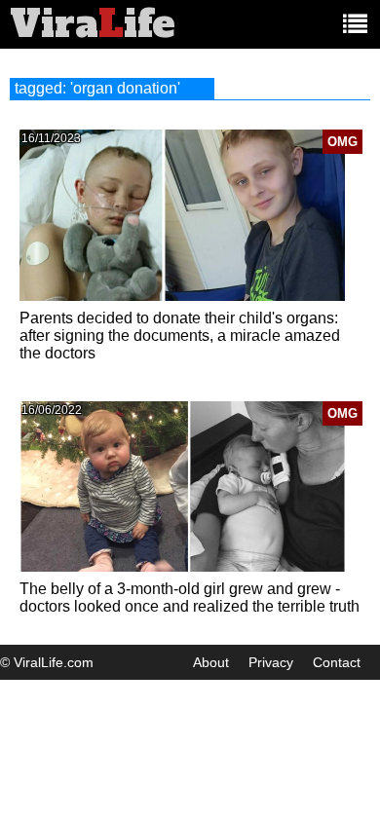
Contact (337, 662)
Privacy (270, 662)
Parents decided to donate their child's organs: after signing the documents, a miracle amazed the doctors (179, 335)
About (211, 662)
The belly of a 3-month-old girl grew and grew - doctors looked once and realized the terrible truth (189, 597)
